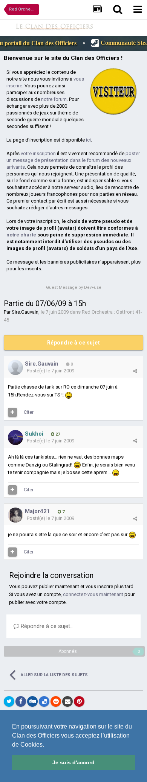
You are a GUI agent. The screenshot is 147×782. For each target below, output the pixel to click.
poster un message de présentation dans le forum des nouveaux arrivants (73, 160)
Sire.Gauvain (25, 312)
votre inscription (38, 153)
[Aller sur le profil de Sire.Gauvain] (15, 367)
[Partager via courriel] (67, 701)
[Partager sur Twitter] (9, 701)
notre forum (54, 99)
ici (88, 140)
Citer (29, 412)
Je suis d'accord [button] (73, 762)
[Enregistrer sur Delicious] (44, 701)
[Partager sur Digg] (32, 701)
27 (57, 434)
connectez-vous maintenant (93, 594)
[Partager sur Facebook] (20, 701)
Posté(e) (50, 370)
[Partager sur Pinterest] (79, 701)
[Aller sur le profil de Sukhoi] (15, 437)
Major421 (37, 511)
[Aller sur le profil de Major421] (15, 515)
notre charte (21, 235)
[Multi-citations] (12, 412)
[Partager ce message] (135, 371)
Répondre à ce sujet (73, 343)
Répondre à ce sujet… (46, 626)
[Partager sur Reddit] (56, 701)
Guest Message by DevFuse (73, 287)
